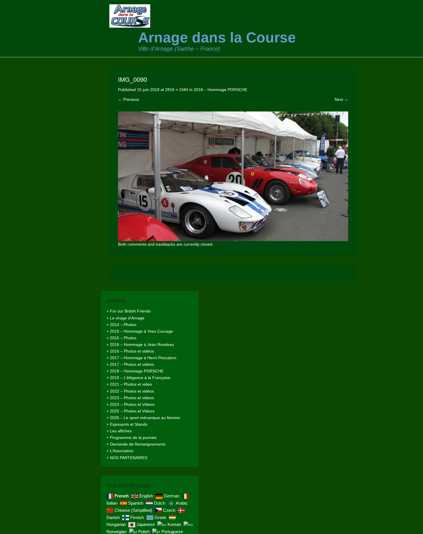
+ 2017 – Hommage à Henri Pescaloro (141, 357)
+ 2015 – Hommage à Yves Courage (139, 331)
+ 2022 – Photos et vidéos (130, 391)
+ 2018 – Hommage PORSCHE (134, 371)
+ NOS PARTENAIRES (126, 457)
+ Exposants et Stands (126, 424)
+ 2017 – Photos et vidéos (130, 364)
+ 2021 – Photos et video (129, 384)
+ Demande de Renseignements (135, 444)
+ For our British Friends (128, 311)
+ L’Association (120, 450)
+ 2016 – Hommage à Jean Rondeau (140, 344)
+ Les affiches (119, 431)
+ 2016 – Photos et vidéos (130, 351)
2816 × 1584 (176, 89)
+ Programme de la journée (131, 437)
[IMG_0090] (233, 176)
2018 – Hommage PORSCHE (220, 89)
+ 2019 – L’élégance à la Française (138, 377)
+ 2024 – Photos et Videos (130, 404)
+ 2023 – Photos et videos (130, 397)
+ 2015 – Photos (121, 338)
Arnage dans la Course (217, 37)
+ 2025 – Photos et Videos (130, 411)
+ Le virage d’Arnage (125, 318)
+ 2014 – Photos (121, 324)
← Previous (128, 99)
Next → (341, 99)
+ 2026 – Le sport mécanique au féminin (143, 417)
